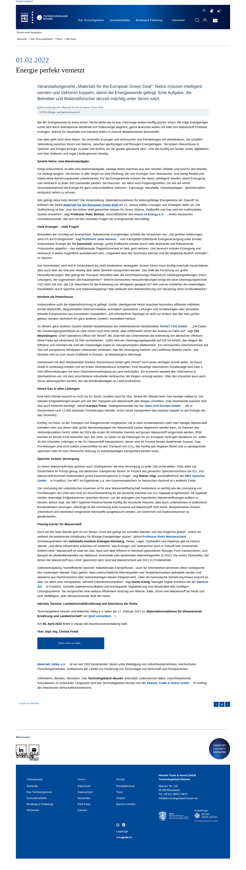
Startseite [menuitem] (36, 13)
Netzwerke (33, 810)
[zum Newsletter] (214, 20)
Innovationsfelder (37, 798)
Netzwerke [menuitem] (178, 20)
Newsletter (84, 798)
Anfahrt (120, 798)
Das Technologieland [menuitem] (90, 20)
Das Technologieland (42, 39)
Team (119, 792)
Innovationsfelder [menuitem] (120, 20)
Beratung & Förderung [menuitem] (149, 20)
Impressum (84, 786)
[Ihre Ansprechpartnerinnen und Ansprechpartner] (204, 20)
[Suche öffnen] (197, 20)
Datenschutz (85, 792)
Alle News (71, 39)
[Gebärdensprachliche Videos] (211, 10)
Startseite (22, 39)
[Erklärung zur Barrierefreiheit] (219, 10)
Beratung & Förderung (40, 804)
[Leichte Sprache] (204, 10)
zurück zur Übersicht (29, 703)
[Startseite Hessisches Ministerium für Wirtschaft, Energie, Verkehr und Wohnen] (174, 816)
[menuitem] (215, 20)
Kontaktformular (125, 786)
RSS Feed (84, 804)
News (59, 39)
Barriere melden (125, 804)
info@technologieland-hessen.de (178, 798)
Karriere (82, 810)
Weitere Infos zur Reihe (69, 643)
